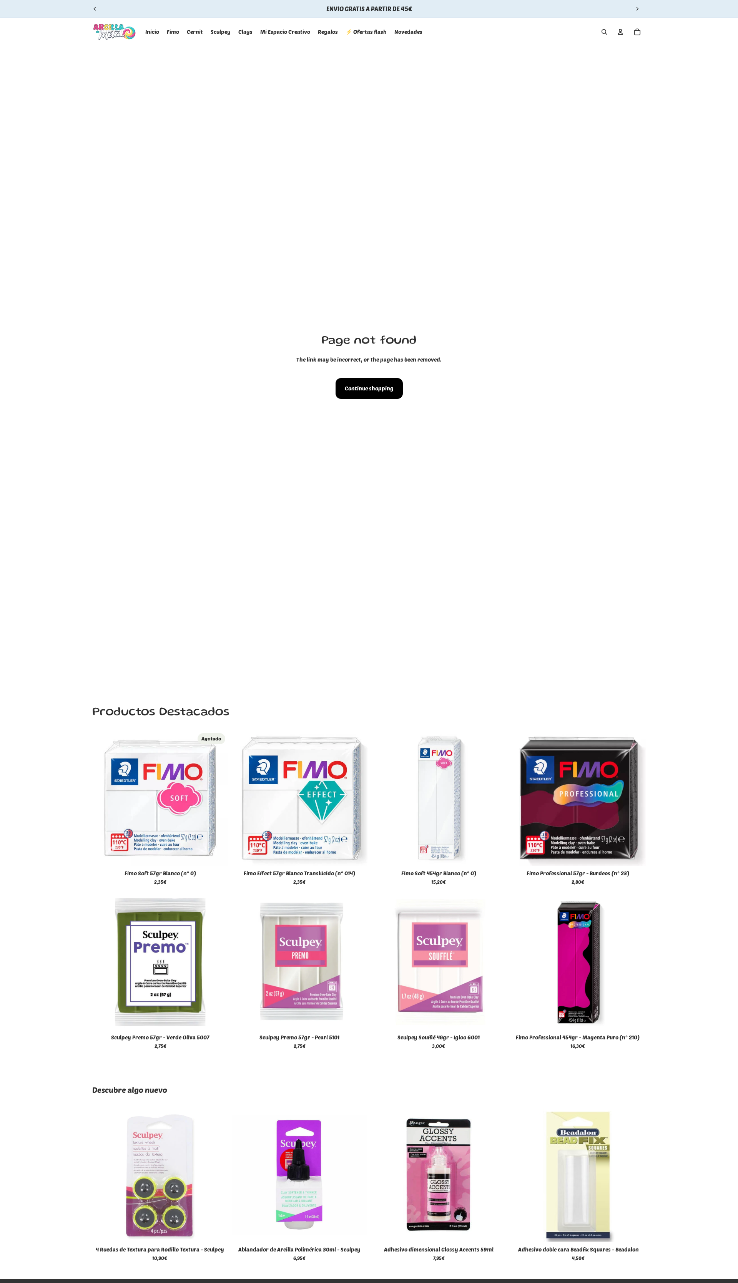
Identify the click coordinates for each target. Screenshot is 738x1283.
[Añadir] (355, 854)
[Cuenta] (620, 31)
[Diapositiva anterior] (94, 8)
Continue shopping (369, 388)
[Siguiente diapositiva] (637, 8)
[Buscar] (604, 31)
